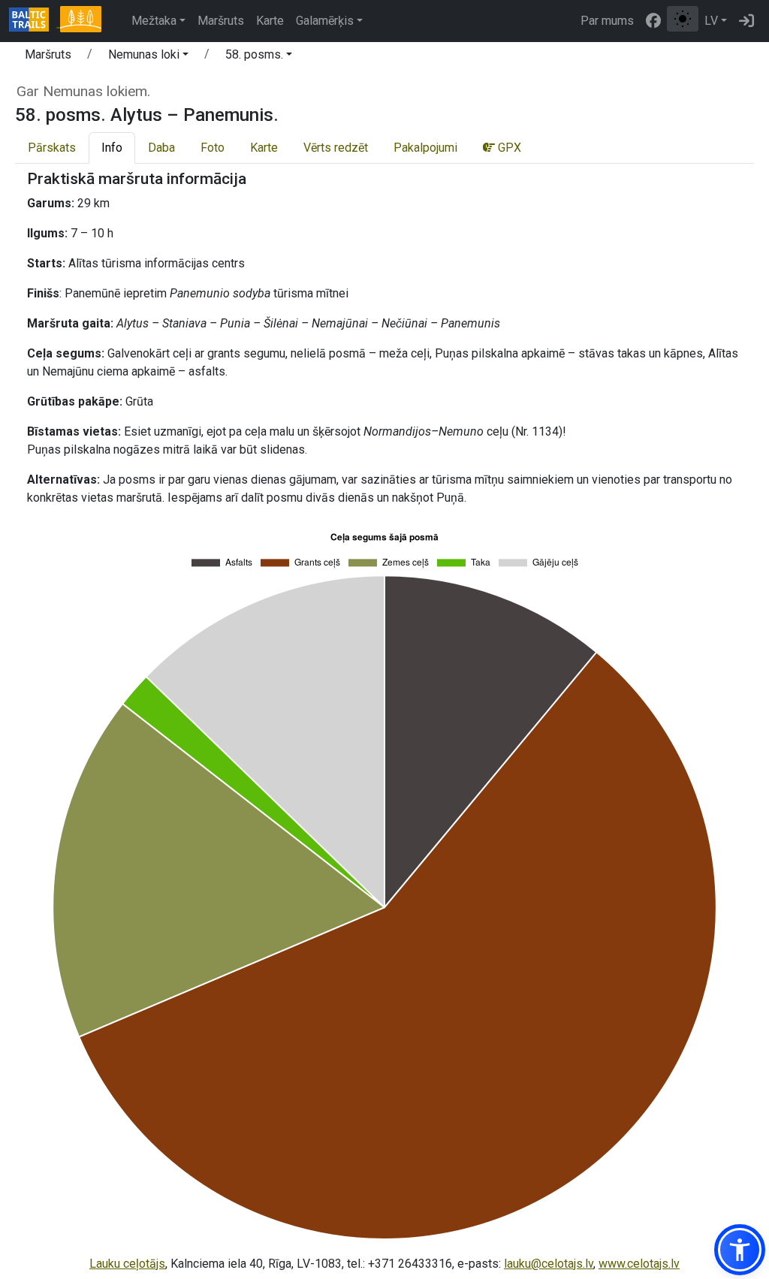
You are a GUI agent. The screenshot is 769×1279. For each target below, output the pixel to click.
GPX (508, 147)
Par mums (607, 21)
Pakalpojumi (425, 147)
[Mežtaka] (80, 21)
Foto (213, 147)
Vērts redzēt (335, 147)
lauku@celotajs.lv (548, 1263)
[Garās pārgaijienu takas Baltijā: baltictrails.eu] (34, 21)
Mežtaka (153, 21)
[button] (148, 57)
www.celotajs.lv (639, 1263)
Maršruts (221, 21)
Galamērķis (325, 21)
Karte (270, 21)
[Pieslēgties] (746, 21)
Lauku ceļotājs (127, 1263)
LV (711, 21)
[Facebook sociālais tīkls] (653, 21)
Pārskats (52, 147)
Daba (161, 147)
